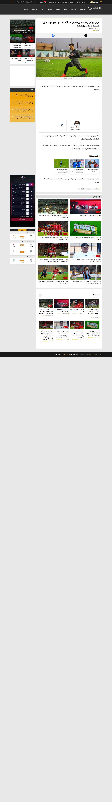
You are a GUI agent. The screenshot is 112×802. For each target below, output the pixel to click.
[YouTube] (27, 2)
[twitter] (18, 2)
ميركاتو (92, 317)
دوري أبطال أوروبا (31, 256)
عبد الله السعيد (96, 188)
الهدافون (49, 9)
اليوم (22, 230)
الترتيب (65, 9)
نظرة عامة (73, 9)
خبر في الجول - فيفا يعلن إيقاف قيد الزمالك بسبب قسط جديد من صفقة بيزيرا (46, 311)
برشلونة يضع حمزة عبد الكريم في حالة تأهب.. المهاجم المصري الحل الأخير (22, 102)
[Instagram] (24, 2)
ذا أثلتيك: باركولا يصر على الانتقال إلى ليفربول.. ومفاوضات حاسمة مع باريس (93, 312)
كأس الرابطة (81, 188)
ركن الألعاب (51, 2)
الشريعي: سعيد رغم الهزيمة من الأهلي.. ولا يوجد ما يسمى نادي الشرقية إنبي (22, 109)
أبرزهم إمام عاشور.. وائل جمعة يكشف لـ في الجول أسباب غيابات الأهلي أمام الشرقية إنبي (22, 117)
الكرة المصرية (45, 341)
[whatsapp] (33, 2)
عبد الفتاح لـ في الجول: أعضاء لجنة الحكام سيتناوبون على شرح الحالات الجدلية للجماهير (62, 334)
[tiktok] (30, 2)
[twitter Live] (21, 2)
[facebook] (15, 2)
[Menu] (100, 2)
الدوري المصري (43, 2)
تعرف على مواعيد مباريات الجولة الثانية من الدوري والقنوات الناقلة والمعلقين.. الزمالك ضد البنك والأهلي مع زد (46, 335)
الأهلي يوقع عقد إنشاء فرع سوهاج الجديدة (62, 310)
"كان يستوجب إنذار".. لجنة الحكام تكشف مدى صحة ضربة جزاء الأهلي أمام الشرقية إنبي (77, 334)
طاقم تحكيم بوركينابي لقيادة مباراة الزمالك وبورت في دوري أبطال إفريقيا (92, 333)
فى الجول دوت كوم (94, 354)
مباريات (71, 2)
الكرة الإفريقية (90, 337)
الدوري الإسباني (31, 232)
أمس (30, 230)
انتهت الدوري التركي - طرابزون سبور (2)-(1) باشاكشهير (22, 95)
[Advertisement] (85, 105)
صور (58, 2)
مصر (82, 2)
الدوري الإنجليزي (75, 313)
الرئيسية (82, 9)
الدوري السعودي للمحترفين (29, 241)
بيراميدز (62, 126)
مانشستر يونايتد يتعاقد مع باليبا (77, 310)
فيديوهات (64, 2)
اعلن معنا (58, 354)
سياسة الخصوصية (66, 354)
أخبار (77, 2)
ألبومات (26, 9)
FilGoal (95, 30)
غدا (14, 230)
